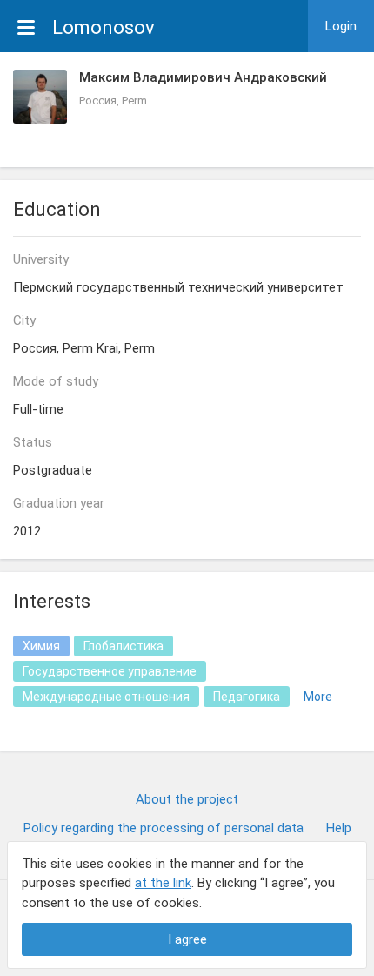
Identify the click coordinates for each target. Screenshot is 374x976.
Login (341, 26)
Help (338, 828)
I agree (187, 939)
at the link (163, 883)
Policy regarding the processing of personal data (163, 828)
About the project (187, 799)
